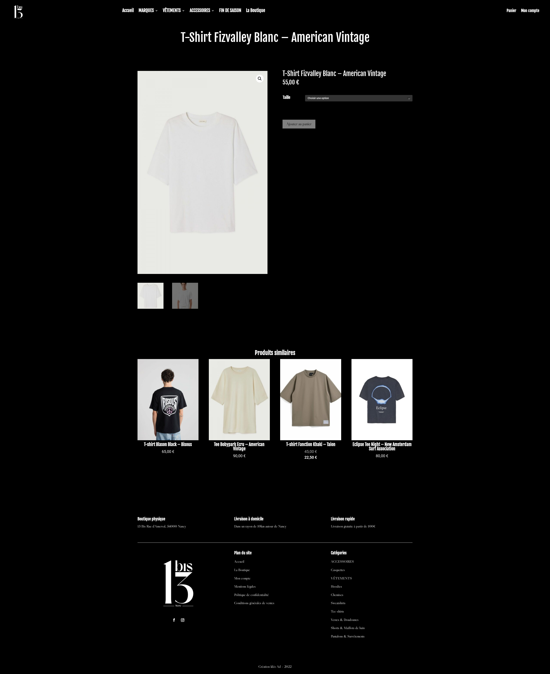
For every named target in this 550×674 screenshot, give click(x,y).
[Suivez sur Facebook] (174, 620)
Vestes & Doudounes (345, 619)
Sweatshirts (338, 603)
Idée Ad (275, 666)
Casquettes (338, 570)
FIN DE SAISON (230, 11)
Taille (286, 97)
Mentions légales (245, 586)
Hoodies (336, 586)
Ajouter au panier (299, 124)
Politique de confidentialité (251, 595)
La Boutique (255, 11)
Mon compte (530, 11)
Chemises (337, 595)
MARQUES (146, 11)
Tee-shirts (337, 611)
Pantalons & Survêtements (348, 636)
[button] (260, 79)
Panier (511, 11)
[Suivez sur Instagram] (182, 620)
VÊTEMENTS (172, 11)
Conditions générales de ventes (254, 603)
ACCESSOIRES (200, 11)
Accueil (128, 11)
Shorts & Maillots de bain (348, 628)
